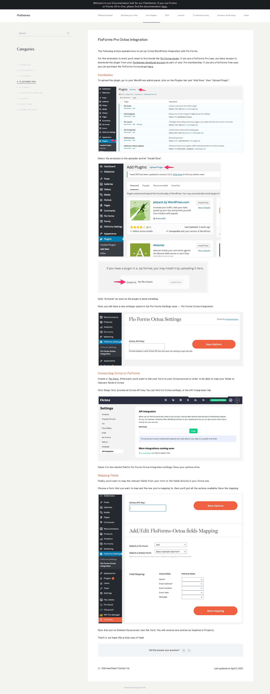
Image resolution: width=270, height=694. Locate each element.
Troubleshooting (201, 15)
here (150, 66)
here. (165, 6)
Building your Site (129, 15)
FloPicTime (26, 104)
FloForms (25, 76)
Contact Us (123, 668)
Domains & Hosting (226, 15)
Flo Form (114, 378)
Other (246, 15)
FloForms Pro (28, 82)
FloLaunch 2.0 (28, 70)
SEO (167, 15)
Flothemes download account (149, 62)
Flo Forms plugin (169, 58)
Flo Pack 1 (25, 87)
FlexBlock (25, 65)
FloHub (23, 98)
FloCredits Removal (31, 93)
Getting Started (105, 15)
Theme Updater (28, 110)
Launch (181, 15)
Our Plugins (151, 15)
